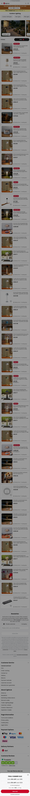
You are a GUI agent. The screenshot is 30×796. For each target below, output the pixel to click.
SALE (15, 787)
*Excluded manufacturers (15, 794)
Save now (15, 791)
